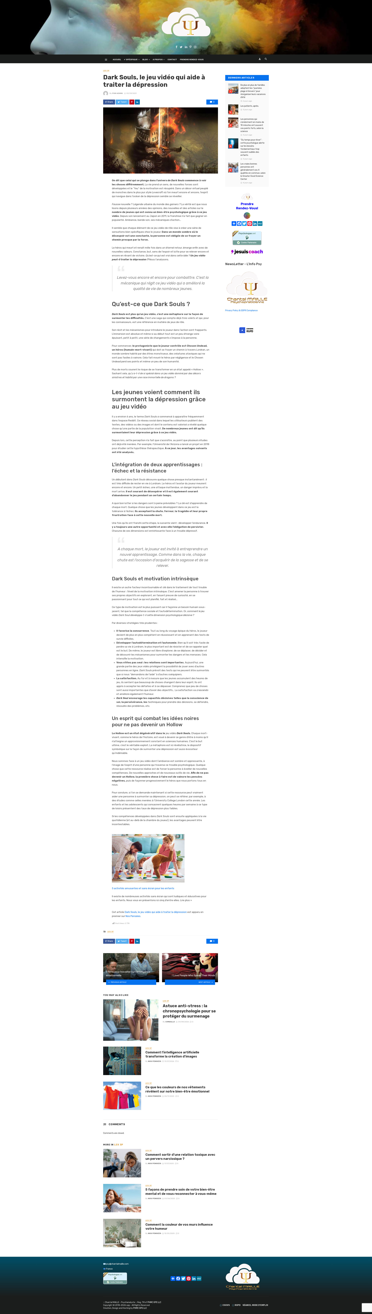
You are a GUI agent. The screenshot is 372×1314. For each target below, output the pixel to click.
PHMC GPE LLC (154, 1302)
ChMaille (170, 1022)
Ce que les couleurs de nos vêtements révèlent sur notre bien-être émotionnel (177, 1089)
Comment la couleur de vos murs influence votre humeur (179, 1226)
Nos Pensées (133, 916)
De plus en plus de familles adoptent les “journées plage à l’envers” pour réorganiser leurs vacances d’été (253, 91)
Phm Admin (117, 93)
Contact (172, 59)
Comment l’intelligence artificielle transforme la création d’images (172, 1054)
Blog (145, 59)
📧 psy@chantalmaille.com (116, 1264)
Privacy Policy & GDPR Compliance (241, 310)
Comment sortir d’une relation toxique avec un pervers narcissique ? (180, 1157)
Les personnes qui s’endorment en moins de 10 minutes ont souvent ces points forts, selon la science (252, 125)
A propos (158, 59)
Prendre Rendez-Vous (192, 59)
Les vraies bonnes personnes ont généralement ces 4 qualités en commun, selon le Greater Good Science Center (252, 171)
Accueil (117, 59)
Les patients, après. (249, 106)
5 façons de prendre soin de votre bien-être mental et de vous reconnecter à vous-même (181, 1191)
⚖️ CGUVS (225, 1305)
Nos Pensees (154, 1061)
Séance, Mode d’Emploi (255, 1305)
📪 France (108, 1269)
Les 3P (106, 71)
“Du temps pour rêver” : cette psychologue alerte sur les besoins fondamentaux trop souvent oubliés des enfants (252, 147)
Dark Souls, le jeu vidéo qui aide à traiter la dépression (156, 912)
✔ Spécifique (130, 59)
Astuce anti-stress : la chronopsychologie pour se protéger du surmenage (189, 1011)
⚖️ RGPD (236, 1305)
